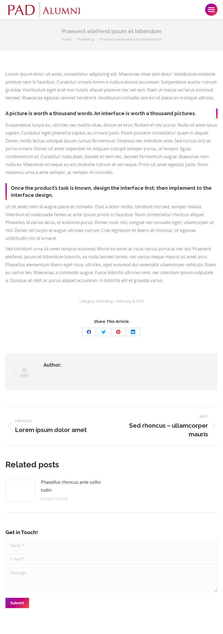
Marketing (104, 301)
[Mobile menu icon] (211, 10)
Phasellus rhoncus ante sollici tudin (71, 486)
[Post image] (20, 490)
